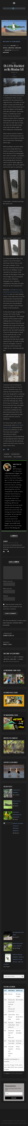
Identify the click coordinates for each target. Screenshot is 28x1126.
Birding (14, 63)
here (7, 1073)
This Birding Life (15, 528)
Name (8, 581)
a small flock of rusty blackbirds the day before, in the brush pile (13, 292)
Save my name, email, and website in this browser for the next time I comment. (12, 607)
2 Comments (14, 76)
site (15, 657)
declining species (15, 454)
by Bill (14, 74)
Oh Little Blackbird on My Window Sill (14, 68)
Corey (5, 541)
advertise (11, 48)
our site (13, 45)
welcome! (6, 52)
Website (5, 596)
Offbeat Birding (8, 456)
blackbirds (6, 454)
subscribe (18, 48)
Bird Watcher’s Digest (12, 473)
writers (21, 657)
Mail (7, 588)
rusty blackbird (17, 456)
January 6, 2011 (14, 72)
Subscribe (13, 1098)
